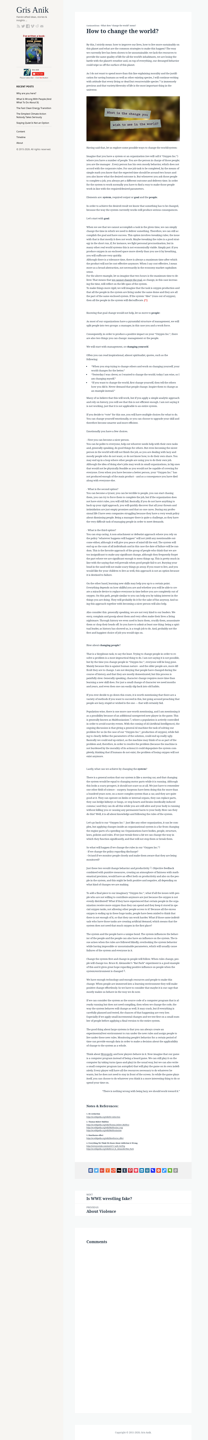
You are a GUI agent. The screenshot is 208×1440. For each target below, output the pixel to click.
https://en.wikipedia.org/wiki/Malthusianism (104, 1130)
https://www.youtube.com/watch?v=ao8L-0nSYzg (105, 1146)
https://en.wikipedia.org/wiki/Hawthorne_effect (105, 1138)
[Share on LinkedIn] (141, 1170)
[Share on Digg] (119, 1170)
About (19, 142)
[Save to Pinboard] (153, 1170)
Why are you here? (26, 93)
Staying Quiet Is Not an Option (32, 122)
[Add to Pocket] (136, 1170)
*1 (160, 81)
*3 (151, 867)
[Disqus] (133, 1285)
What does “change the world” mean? (118, 25)
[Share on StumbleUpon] (158, 1170)
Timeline (20, 137)
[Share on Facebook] (90, 1170)
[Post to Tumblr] (124, 1170)
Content (20, 131)
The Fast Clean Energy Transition (33, 108)
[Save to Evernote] (170, 1170)
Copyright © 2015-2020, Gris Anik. (133, 1432)
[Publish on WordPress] (147, 1170)
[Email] (175, 1170)
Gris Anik (32, 9)
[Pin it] (130, 1170)
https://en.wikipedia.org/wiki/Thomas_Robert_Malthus (107, 1125)
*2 (130, 719)
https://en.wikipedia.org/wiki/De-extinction (103, 1117)
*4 (124, 970)
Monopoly (106, 1054)
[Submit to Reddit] (107, 1170)
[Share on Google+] (102, 1170)
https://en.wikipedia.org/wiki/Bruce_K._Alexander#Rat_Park (110, 1149)
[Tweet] (96, 1170)
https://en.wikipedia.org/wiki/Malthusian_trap (104, 1127)
